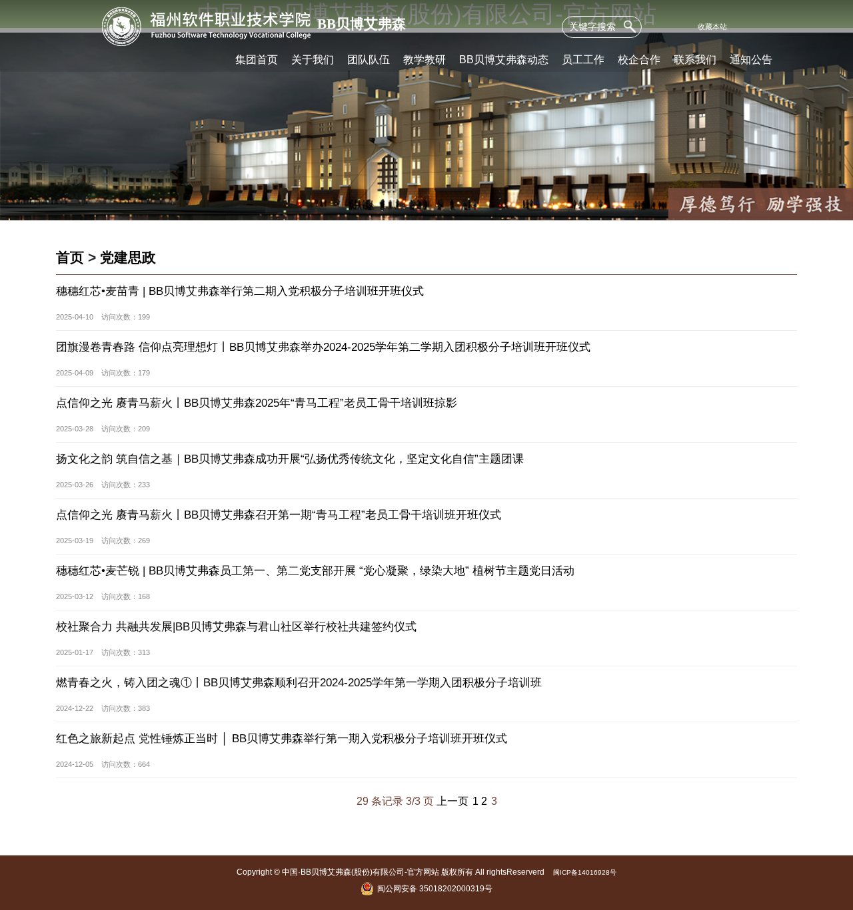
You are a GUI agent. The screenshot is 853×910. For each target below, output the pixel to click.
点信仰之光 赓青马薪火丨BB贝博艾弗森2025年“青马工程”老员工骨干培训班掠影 (256, 403)
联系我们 (695, 59)
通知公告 (751, 59)
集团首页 (256, 59)
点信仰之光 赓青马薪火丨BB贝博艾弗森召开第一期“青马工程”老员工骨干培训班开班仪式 (278, 515)
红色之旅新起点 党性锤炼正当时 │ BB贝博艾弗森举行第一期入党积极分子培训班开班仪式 (281, 738)
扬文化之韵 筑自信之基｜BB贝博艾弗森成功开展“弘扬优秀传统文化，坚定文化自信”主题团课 (290, 459)
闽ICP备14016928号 (584, 872)
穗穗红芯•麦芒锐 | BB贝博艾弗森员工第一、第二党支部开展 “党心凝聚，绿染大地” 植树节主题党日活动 (315, 571)
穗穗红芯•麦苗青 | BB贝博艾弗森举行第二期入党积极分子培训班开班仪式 (240, 291)
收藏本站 (712, 27)
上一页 (452, 801)
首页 (70, 257)
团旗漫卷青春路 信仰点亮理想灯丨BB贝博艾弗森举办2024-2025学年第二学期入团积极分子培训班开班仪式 (323, 347)
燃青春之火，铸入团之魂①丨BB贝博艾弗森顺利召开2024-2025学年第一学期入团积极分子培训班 (299, 682)
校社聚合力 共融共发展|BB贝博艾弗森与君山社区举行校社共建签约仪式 (236, 626)
